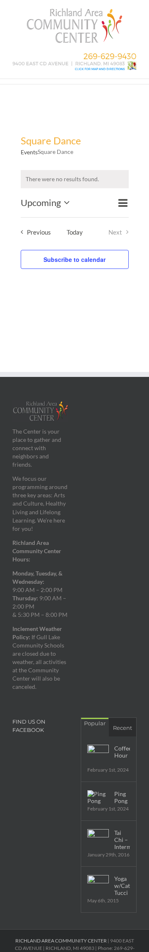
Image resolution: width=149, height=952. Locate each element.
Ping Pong (120, 797)
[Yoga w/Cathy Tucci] (98, 886)
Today (75, 232)
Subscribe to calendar (74, 259)
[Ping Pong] (98, 797)
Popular (95, 723)
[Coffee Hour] (98, 755)
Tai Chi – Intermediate (122, 839)
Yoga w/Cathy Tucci (122, 885)
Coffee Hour (122, 752)
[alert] (75, 179)
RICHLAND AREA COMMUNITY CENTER (61, 941)
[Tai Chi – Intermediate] (98, 840)
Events (29, 152)
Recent (122, 727)
